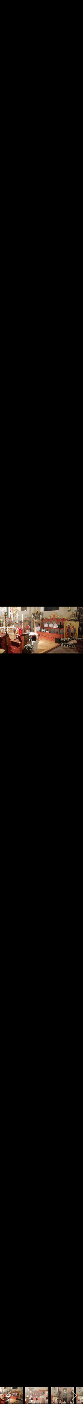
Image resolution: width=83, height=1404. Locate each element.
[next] (75, 695)
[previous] (8, 695)
